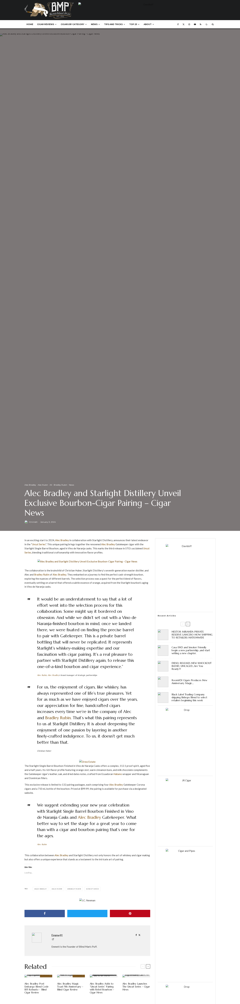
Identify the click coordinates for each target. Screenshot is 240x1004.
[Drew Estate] (87, 761)
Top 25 (133, 24)
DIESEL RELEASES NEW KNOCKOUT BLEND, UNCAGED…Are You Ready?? (192, 666)
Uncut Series (39, 544)
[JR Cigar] (185, 780)
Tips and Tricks (113, 24)
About (148, 24)
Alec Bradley (30, 485)
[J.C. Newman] (87, 900)
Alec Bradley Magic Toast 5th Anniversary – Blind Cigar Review (70, 986)
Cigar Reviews (45, 24)
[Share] (44, 913)
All (51, 485)
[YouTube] (195, 24)
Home (29, 24)
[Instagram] (189, 24)
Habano (117, 773)
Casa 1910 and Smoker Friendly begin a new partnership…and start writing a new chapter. (191, 650)
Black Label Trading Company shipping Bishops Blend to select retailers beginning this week (189, 697)
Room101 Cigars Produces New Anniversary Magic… (189, 682)
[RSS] (200, 24)
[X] (183, 24)
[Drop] (185, 709)
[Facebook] (178, 24)
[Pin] (130, 913)
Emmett (33, 522)
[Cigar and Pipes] (185, 850)
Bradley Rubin (60, 485)
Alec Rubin (43, 485)
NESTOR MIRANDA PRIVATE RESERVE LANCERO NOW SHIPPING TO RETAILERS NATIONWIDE (192, 634)
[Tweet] (87, 913)
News (94, 24)
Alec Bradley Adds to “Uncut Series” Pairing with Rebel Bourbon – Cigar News (102, 988)
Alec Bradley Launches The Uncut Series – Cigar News (136, 986)
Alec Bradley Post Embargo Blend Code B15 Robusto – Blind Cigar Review (36, 988)
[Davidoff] (147, 4)
